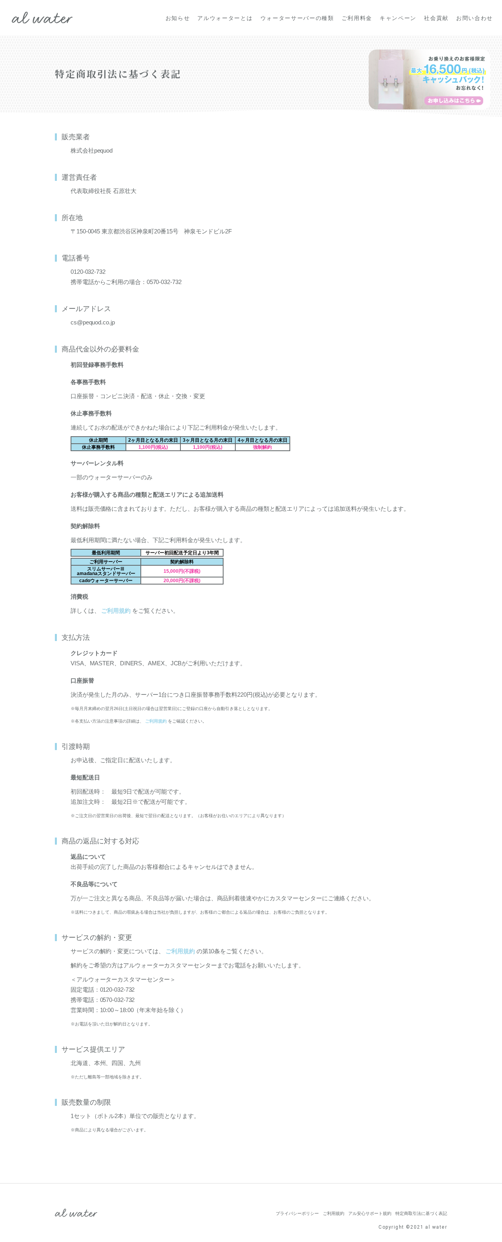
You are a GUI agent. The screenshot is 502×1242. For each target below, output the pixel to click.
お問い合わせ (474, 18)
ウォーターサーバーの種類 (297, 18)
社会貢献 (436, 18)
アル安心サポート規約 (369, 1213)
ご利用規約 (116, 610)
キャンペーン (398, 18)
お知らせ (178, 18)
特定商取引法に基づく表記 (421, 1213)
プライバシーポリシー (297, 1213)
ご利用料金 (357, 18)
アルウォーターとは (225, 18)
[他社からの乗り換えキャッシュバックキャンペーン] (429, 79)
